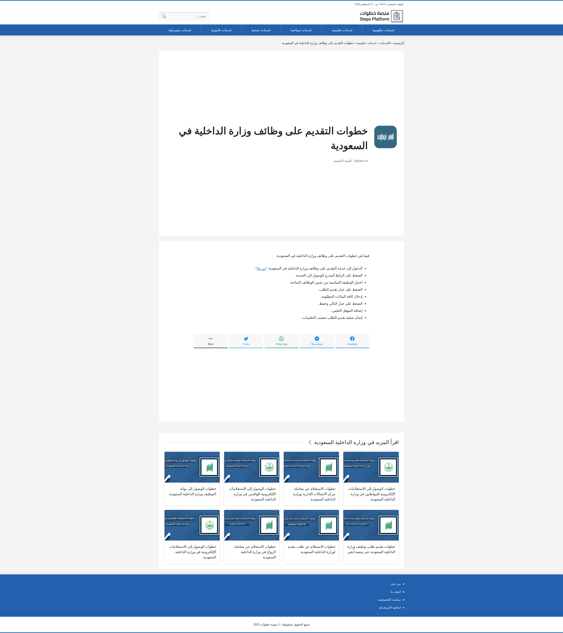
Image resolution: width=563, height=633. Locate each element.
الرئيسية (399, 43)
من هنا (261, 268)
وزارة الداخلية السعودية (340, 442)
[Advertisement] (282, 87)
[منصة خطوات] (381, 16)
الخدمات (385, 43)
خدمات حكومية (366, 43)
